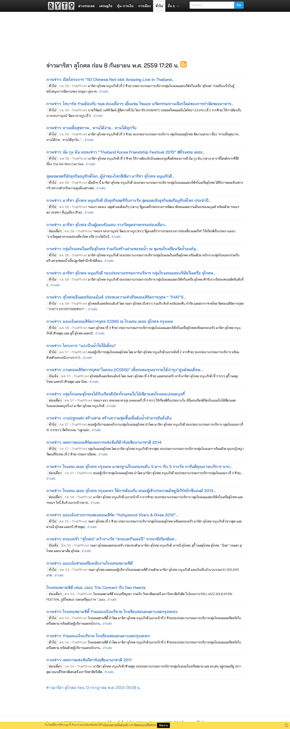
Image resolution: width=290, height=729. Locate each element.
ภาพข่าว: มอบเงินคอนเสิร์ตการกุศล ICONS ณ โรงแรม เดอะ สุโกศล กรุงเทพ (109, 321)
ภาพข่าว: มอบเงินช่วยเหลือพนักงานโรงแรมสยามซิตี (89, 563)
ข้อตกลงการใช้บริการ (145, 724)
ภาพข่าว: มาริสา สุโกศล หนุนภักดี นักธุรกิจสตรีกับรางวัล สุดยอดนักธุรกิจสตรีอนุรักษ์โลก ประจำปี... (128, 200)
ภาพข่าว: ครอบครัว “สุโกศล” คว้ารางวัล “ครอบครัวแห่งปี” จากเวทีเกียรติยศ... (111, 538)
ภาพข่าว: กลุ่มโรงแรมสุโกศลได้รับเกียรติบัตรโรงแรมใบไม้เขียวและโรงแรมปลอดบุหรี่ (115, 393)
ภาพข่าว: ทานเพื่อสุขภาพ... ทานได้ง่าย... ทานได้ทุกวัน (91, 127)
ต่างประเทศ (86, 6)
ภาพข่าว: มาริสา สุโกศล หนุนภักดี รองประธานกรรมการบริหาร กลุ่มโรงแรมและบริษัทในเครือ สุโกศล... (130, 272)
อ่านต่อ (103, 91)
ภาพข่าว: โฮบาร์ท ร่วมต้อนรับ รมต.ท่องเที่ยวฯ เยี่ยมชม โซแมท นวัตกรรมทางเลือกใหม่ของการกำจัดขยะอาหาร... (139, 103)
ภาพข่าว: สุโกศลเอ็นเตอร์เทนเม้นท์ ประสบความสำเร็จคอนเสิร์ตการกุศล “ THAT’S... (116, 297)
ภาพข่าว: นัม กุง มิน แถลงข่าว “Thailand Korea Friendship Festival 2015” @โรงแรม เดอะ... (125, 152)
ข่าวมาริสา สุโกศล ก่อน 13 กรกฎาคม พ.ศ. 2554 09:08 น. (93, 687)
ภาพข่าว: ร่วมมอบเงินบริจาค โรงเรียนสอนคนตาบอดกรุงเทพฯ (98, 635)
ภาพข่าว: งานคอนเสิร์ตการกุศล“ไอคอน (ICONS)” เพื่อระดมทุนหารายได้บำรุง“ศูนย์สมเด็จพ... (124, 369)
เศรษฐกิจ (105, 6)
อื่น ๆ (171, 6)
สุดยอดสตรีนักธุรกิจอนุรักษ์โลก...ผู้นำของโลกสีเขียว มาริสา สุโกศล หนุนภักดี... (110, 176)
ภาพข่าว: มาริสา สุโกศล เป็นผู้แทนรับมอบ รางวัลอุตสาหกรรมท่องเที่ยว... (106, 224)
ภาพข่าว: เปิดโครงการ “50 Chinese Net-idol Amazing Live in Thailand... (110, 79)
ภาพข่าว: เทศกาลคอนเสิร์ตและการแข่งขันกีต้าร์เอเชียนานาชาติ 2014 (103, 442)
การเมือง (144, 6)
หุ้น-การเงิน (125, 6)
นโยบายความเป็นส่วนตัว (115, 724)
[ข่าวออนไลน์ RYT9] (60, 6)
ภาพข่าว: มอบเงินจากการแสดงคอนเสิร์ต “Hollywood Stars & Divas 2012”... (112, 514)
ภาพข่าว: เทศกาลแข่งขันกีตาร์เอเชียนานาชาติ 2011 (89, 659)
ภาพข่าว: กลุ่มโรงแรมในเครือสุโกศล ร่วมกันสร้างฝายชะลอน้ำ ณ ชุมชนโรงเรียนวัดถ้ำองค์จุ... (122, 248)
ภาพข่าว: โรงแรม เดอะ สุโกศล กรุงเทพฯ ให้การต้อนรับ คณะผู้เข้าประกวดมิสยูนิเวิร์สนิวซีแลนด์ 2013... (131, 490)
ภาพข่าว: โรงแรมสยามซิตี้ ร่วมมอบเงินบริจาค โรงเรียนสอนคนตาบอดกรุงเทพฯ (112, 611)
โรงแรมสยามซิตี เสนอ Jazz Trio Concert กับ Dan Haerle (96, 587)
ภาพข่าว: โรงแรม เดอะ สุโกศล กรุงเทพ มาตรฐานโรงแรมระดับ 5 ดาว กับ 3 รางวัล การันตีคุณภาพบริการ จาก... (139, 466)
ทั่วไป (159, 6)
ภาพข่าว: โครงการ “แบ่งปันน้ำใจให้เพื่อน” (81, 345)
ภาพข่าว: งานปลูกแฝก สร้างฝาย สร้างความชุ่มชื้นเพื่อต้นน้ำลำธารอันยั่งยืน (108, 418)
